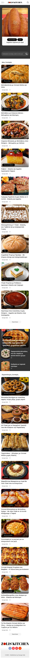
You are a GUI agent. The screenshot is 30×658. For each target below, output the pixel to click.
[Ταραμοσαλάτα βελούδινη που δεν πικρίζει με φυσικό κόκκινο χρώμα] (5, 354)
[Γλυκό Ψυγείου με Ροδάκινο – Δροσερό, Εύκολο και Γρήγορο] (15, 272)
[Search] (28, 2)
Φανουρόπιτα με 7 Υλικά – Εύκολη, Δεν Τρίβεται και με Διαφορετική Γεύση (13, 227)
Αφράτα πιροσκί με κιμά (15, 42)
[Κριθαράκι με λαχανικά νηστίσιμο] (5, 366)
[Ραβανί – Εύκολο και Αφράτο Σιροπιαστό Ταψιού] (15, 158)
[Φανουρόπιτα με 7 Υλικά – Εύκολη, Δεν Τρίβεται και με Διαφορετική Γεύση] (15, 214)
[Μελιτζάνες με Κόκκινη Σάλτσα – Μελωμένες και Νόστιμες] (15, 102)
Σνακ (20, 39)
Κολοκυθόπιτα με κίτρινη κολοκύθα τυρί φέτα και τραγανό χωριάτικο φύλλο (14, 342)
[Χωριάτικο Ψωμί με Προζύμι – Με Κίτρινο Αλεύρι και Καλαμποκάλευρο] (15, 244)
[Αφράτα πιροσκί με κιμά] (15, 22)
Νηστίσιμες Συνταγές (8, 220)
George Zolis (5, 89)
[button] (11, 51)
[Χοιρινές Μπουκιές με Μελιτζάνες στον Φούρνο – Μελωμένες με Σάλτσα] (15, 130)
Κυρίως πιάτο (7, 108)
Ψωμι (5, 250)
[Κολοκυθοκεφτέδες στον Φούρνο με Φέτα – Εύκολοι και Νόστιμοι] (15, 584)
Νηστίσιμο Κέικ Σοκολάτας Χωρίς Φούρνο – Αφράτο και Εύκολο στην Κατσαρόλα (13, 313)
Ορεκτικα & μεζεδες (8, 535)
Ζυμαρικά (6, 477)
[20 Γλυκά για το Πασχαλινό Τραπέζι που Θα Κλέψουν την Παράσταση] (15, 414)
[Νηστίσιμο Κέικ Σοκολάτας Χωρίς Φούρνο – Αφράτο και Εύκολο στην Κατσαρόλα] (15, 300)
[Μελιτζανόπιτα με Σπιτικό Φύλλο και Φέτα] (15, 74)
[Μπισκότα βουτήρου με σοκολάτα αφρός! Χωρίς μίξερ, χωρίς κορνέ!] (15, 386)
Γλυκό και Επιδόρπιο (8, 164)
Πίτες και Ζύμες (12, 39)
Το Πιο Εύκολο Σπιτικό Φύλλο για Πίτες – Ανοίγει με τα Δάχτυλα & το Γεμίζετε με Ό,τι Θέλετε (13, 625)
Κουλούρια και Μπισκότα (9, 393)
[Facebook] (10, 648)
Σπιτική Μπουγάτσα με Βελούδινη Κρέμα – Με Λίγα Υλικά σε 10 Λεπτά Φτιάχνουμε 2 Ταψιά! (13, 511)
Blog (5, 421)
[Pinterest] (13, 648)
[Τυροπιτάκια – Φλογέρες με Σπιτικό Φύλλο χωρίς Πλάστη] (15, 442)
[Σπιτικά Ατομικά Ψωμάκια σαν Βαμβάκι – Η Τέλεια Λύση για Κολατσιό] (15, 556)
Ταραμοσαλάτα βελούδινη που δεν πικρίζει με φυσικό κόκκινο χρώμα (19, 353)
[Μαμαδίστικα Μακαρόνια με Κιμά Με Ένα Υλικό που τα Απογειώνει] (15, 470)
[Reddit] (20, 648)
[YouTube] (16, 648)
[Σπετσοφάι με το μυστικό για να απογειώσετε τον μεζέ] (15, 528)
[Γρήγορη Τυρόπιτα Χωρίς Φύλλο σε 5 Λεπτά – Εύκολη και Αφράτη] (15, 186)
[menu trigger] (3, 2)
